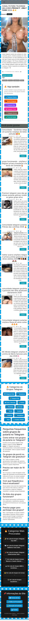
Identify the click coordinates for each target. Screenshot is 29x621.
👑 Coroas (19, 407)
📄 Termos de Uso (14, 597)
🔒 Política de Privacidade (14, 601)
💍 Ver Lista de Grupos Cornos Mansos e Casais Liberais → (14, 560)
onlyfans (9, 14)
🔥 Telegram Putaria (11, 97)
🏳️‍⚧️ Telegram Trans (11, 109)
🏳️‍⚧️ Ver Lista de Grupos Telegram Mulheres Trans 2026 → (14, 546)
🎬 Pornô (9, 411)
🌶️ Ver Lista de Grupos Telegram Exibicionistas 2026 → (14, 553)
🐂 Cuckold (19, 411)
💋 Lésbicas (8, 415)
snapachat (16, 80)
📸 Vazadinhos (19, 415)
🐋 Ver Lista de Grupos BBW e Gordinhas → (14, 567)
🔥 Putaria (21, 402)
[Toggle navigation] (4, 2)
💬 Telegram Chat (9, 394)
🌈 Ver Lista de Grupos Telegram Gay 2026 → (14, 539)
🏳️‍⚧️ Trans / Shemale (10, 402)
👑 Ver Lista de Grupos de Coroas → (14, 574)
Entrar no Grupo (7, 75)
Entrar (23, 156)
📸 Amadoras (21, 394)
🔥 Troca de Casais (11, 117)
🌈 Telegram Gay (10, 105)
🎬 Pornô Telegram (11, 101)
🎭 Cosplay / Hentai (18, 419)
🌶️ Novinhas (10, 407)
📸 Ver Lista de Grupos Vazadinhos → (14, 580)
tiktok (22, 80)
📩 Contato (14, 609)
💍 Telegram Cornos (11, 113)
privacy (10, 80)
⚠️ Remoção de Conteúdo (14, 605)
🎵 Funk (7, 419)
